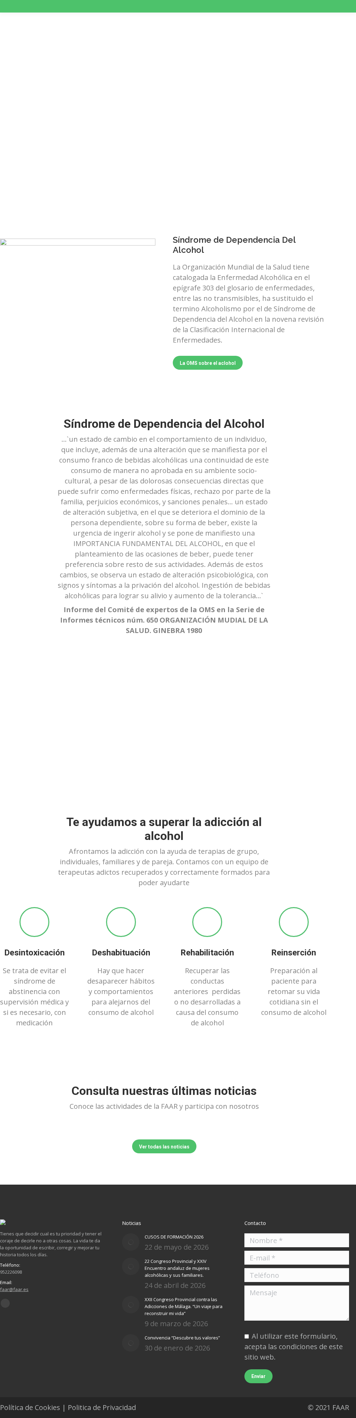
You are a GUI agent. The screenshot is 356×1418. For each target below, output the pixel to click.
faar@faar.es (14, 1289)
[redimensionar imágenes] (130, 1242)
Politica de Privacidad (102, 1407)
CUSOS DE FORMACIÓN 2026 (174, 1237)
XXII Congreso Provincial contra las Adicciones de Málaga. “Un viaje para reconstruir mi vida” (183, 1306)
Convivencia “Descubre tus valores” (182, 1338)
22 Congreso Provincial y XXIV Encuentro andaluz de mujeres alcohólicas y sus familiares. (177, 1268)
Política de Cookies (30, 1407)
